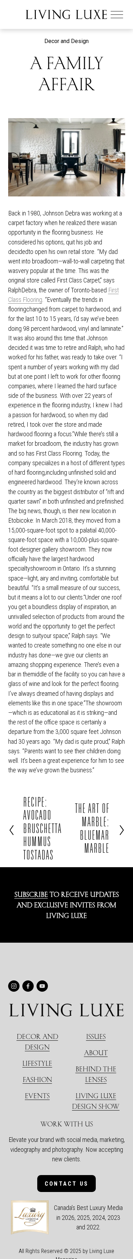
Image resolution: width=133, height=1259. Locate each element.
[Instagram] (14, 986)
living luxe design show (96, 1101)
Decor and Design (66, 41)
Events (37, 1095)
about (96, 1052)
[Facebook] (28, 986)
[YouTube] (42, 986)
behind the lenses (96, 1074)
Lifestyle (37, 1063)
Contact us (66, 1183)
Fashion (37, 1079)
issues (96, 1036)
